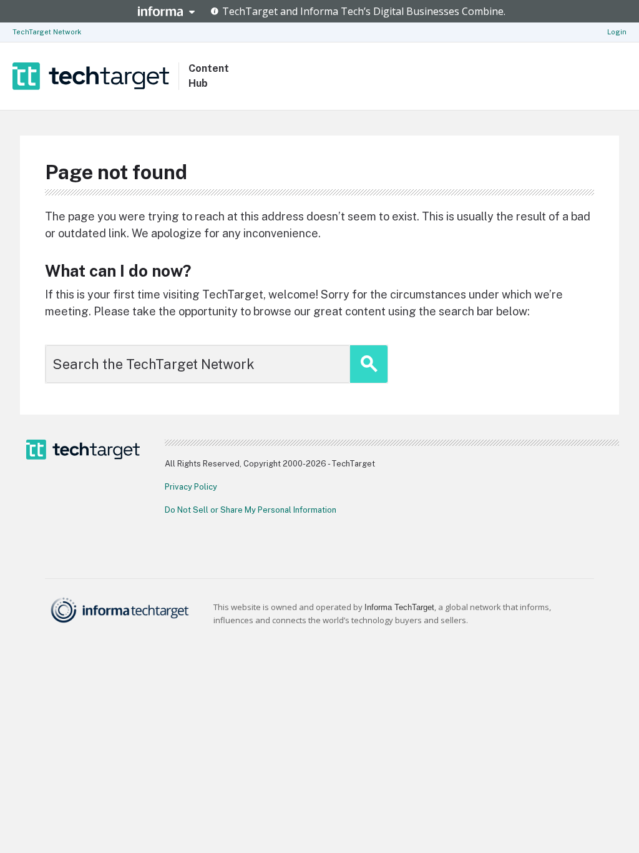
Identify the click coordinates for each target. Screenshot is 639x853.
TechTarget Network (46, 32)
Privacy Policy (191, 486)
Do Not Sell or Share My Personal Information (250, 510)
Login (617, 32)
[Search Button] (369, 364)
